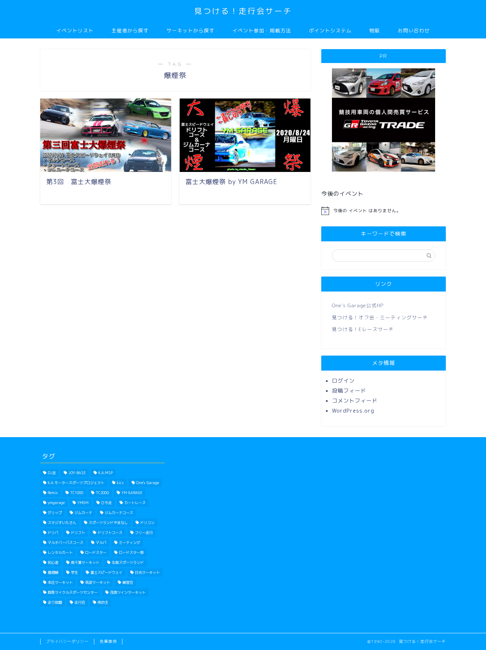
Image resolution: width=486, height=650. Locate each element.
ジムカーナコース (119, 512)
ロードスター (95, 552)
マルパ (101, 542)
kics (120, 482)
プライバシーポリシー (67, 641)
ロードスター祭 (131, 552)
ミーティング (129, 542)
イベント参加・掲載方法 (261, 30)
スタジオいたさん (62, 522)
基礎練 (53, 572)
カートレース (135, 502)
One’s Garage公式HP (358, 305)
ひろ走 (106, 502)
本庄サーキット (60, 582)
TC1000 (76, 492)
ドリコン (147, 522)
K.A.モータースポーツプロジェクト (76, 482)
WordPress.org (353, 410)
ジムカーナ (83, 512)
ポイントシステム (330, 30)
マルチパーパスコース (65, 542)
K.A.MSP (105, 472)
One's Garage (147, 482)
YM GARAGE (131, 492)
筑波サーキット (97, 582)
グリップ (55, 512)
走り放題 (55, 602)
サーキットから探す (191, 30)
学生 (74, 572)
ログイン (343, 380)
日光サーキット (147, 572)
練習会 (127, 582)
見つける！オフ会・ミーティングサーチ (380, 317)
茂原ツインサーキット (128, 592)
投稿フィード (349, 390)
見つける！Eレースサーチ (363, 329)
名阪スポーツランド (128, 562)
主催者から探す (130, 30)
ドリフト (78, 532)
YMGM (83, 502)
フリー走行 (144, 532)
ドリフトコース (109, 532)
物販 (374, 30)
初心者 (53, 562)
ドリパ (53, 532)
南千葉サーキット (85, 562)
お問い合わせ (414, 30)
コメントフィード (354, 400)
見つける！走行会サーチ (243, 11)
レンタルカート (60, 552)
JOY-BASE (77, 472)
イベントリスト (75, 30)
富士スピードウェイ (106, 572)
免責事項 (108, 641)
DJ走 (52, 472)
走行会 (79, 602)
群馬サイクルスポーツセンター (72, 592)
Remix (53, 492)
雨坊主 (102, 602)
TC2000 (102, 492)
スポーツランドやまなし (108, 522)
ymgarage (56, 502)
